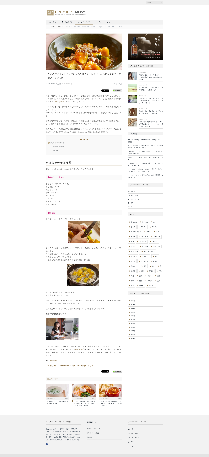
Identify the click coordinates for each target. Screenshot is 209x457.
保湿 (145, 266)
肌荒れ (141, 286)
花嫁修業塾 (59, 101)
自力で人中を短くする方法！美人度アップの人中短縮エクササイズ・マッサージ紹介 (145, 147)
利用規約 (89, 437)
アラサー (143, 227)
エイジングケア (136, 232)
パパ (132, 242)
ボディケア (156, 246)
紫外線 (150, 281)
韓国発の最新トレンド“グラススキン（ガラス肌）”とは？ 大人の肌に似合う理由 (151, 77)
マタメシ (134, 256)
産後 (158, 276)
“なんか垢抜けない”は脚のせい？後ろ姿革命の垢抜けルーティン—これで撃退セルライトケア (151, 124)
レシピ (155, 261)
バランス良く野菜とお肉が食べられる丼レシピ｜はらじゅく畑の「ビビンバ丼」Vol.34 (84, 403)
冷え (153, 266)
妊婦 (142, 271)
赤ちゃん (152, 286)
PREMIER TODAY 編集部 (54, 84)
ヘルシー (145, 246)
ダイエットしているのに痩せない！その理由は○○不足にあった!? (151, 89)
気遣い (150, 276)
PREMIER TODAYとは (93, 429)
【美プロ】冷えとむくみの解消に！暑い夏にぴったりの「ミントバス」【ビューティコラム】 (151, 101)
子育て (151, 271)
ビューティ (52, 22)
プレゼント (142, 242)
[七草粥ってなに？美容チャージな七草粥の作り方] (57, 391)
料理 (160, 271)
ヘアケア (134, 246)
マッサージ (145, 256)
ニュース (110, 22)
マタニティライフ (84, 22)
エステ (148, 232)
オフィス (159, 232)
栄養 (140, 276)
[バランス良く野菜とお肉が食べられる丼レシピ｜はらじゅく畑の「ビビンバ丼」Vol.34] (84, 391)
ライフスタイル (67, 22)
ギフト (133, 237)
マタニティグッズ (149, 251)
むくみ (133, 227)
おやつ (155, 222)
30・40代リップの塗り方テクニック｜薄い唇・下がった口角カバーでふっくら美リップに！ (145, 170)
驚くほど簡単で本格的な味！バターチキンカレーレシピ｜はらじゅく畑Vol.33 (111, 403)
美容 (158, 281)
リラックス (144, 261)
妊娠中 (133, 271)
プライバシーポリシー (94, 433)
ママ (156, 256)
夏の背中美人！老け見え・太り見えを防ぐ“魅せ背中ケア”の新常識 (151, 112)
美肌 (132, 286)
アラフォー (155, 227)
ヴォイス (98, 22)
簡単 (140, 281)
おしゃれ (134, 222)
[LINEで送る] (117, 90)
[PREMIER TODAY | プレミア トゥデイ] (66, 12)
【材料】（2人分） (57, 147)
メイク (133, 261)
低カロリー (134, 266)
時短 (132, 276)
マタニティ (134, 251)
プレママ (155, 242)
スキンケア (144, 237)
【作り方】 (55, 150)
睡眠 (132, 281)
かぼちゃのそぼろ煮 (56, 143)
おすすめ (145, 222)
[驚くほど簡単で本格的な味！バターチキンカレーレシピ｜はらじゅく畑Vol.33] (110, 391)
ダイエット (156, 237)
